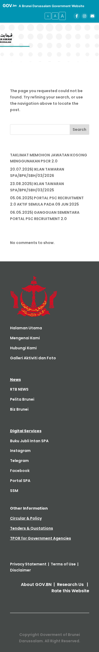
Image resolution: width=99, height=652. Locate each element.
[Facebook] (76, 16)
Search (79, 129)
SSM (14, 490)
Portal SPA (20, 480)
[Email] (92, 16)
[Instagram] (84, 16)
